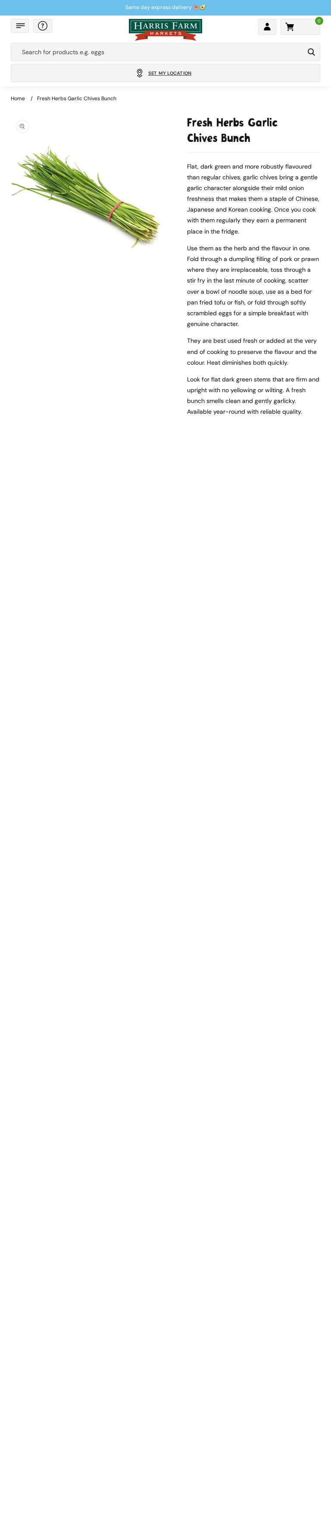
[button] (20, 26)
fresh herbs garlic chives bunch (76, 98)
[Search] (311, 52)
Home (18, 98)
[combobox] (157, 52)
